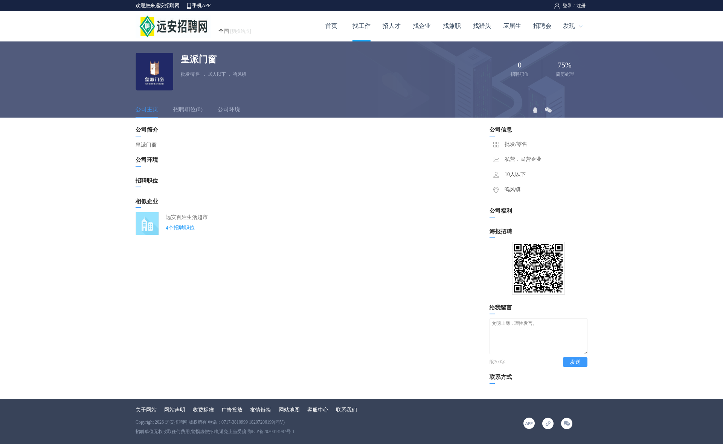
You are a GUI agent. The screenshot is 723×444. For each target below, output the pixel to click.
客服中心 (317, 410)
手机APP (201, 5)
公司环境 (229, 109)
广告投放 (232, 410)
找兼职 (452, 26)
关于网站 (146, 410)
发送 (575, 362)
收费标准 (203, 410)
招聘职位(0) (188, 109)
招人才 (392, 26)
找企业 (422, 26)
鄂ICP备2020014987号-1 (270, 431)
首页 (331, 26)
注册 (581, 5)
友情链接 (260, 410)
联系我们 (346, 410)
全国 (234, 31)
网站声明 (174, 410)
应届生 (512, 26)
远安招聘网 (176, 422)
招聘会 (542, 26)
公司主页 (147, 109)
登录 (567, 5)
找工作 (361, 26)
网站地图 (289, 410)
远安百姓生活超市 (187, 217)
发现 (569, 26)
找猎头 (482, 26)
